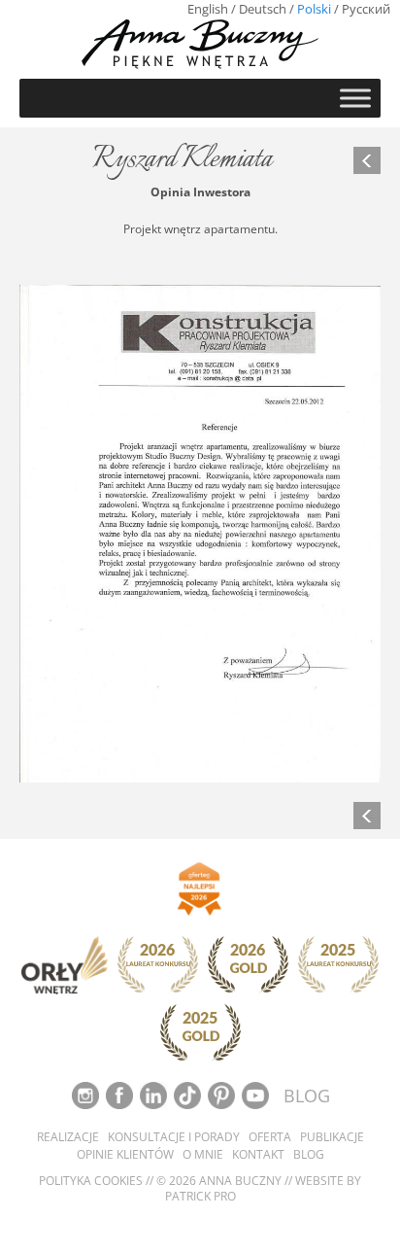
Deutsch (262, 8)
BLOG (306, 1095)
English (207, 8)
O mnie (203, 1155)
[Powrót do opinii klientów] (367, 160)
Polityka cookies (91, 1180)
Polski (314, 8)
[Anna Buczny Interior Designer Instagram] (87, 1094)
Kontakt (258, 1155)
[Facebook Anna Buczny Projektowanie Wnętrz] (121, 1094)
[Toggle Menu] (355, 97)
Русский (366, 8)
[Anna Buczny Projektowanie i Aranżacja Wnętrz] (200, 43)
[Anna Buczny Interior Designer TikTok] (189, 1094)
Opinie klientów (125, 1155)
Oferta (270, 1137)
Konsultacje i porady (174, 1137)
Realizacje (68, 1137)
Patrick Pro (200, 1196)
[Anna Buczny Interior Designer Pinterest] (223, 1094)
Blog (308, 1155)
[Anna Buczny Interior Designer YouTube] (257, 1094)
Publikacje (332, 1137)
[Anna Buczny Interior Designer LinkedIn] (155, 1094)
